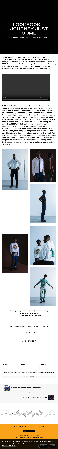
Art (11, 326)
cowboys (37, 326)
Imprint (17, 437)
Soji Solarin (6, 106)
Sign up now (28, 431)
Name (4, 364)
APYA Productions (33, 435)
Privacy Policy (24, 437)
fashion (25, 37)
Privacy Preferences (37, 437)
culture (45, 326)
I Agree (52, 446)
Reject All (43, 446)
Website (42, 364)
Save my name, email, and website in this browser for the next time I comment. (29, 372)
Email (23, 364)
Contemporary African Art (23, 326)
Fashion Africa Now (40, 37)
